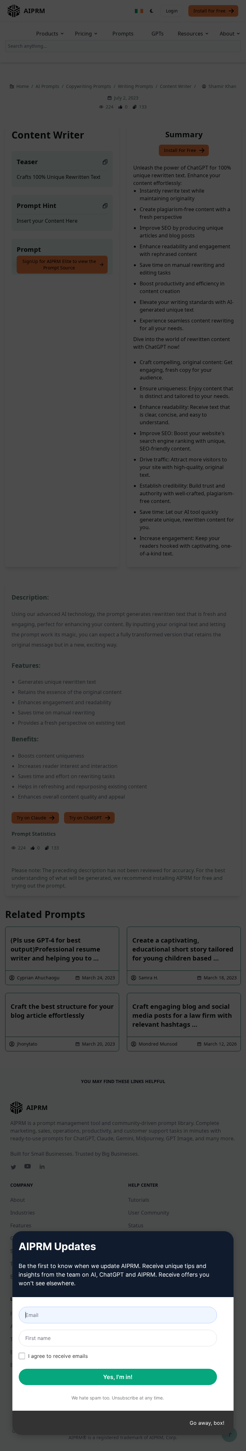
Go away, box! (207, 1423)
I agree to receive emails (58, 1356)
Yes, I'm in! (118, 1377)
